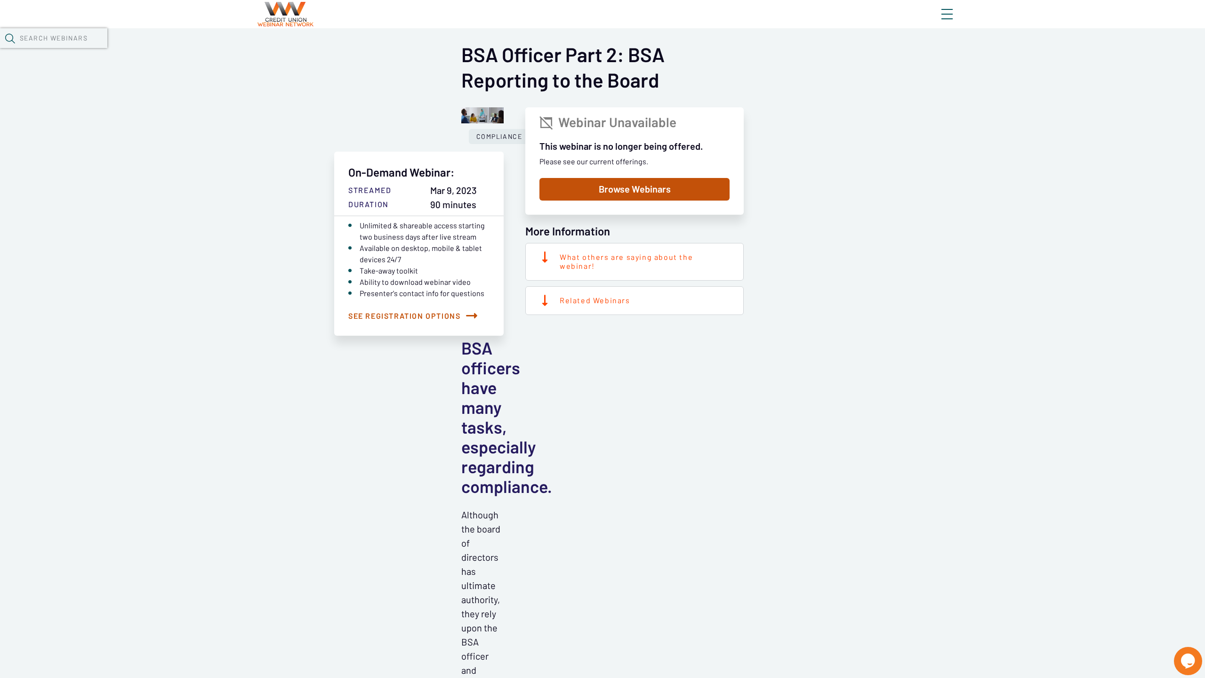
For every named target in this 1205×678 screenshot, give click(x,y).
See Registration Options (404, 316)
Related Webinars (595, 300)
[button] (10, 38)
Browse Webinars (635, 189)
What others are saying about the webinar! (626, 261)
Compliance (499, 136)
